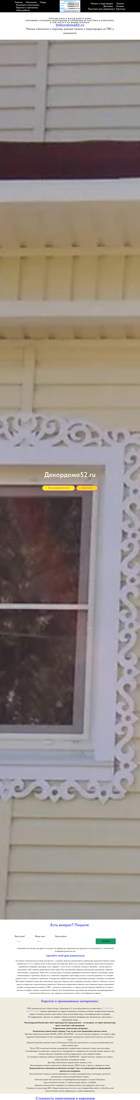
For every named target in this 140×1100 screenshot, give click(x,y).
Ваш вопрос (61, 936)
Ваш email (20, 936)
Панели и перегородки (102, 3)
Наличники (31, 2)
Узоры (43, 2)
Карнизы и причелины (27, 7)
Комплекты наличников (27, 5)
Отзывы (120, 6)
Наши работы (23, 10)
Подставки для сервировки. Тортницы (106, 8)
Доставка (108, 6)
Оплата (120, 3)
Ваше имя (40, 936)
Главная (19, 2)
